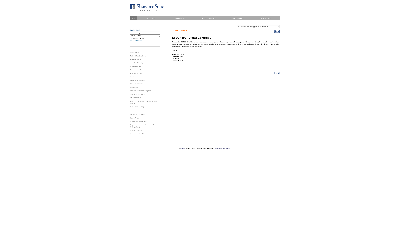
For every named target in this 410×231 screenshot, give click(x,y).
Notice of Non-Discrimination (139, 56)
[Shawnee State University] (147, 11)
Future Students (208, 18)
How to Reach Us (135, 66)
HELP (133, 18)
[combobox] (258, 26)
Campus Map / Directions (138, 70)
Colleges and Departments (138, 121)
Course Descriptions (136, 130)
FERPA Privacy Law (136, 59)
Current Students (237, 18)
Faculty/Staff (265, 18)
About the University (136, 63)
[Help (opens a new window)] (278, 31)
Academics (179, 18)
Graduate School (135, 97)
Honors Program (135, 118)
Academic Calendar (136, 77)
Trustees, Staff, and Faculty (139, 134)
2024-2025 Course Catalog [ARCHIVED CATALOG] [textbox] (253, 26)
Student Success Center (137, 94)
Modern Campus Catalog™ (223, 148)
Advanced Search (136, 41)
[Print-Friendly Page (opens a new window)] (275, 31)
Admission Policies (136, 73)
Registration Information (137, 80)
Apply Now (151, 18)
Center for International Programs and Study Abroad (143, 102)
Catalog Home (134, 52)
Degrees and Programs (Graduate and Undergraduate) (142, 126)
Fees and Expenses (136, 84)
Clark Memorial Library (137, 107)
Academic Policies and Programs (140, 91)
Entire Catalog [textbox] (135, 33)
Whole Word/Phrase (138, 38)
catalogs (182, 148)
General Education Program (138, 114)
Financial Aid (134, 87)
